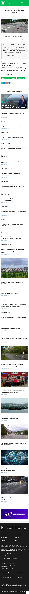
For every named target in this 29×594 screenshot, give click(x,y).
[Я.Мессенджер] (2, 83)
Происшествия (21, 78)
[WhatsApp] (12, 83)
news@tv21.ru (21, 577)
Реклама (3, 540)
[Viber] (10, 83)
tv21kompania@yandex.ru (6, 577)
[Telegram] (8, 83)
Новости (3, 534)
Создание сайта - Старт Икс (20, 591)
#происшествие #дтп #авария (8, 78)
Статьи (16, 540)
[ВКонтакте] (4, 83)
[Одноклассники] (6, 83)
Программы (17, 534)
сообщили (5, 55)
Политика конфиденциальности (7, 591)
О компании (4, 537)
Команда (16, 537)
